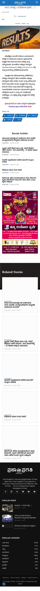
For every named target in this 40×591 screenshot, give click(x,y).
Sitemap (24, 578)
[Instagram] (11, 492)
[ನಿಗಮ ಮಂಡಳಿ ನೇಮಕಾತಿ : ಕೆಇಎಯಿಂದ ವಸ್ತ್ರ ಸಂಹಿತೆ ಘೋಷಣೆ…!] (7, 518)
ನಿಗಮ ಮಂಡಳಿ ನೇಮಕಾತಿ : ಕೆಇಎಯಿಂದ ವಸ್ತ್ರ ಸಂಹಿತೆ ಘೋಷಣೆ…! (25, 516)
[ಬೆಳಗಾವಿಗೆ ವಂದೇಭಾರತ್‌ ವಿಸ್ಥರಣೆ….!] (7, 528)
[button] (3, 3)
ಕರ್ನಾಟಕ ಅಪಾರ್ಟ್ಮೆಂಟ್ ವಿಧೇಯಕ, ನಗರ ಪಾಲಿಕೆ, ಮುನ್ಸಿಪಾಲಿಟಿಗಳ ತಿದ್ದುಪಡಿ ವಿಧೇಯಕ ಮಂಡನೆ (18, 139)
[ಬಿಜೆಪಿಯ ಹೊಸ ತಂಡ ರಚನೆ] (20, 401)
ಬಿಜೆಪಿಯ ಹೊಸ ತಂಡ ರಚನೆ (12, 170)
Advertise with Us (33, 578)
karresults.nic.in (27, 67)
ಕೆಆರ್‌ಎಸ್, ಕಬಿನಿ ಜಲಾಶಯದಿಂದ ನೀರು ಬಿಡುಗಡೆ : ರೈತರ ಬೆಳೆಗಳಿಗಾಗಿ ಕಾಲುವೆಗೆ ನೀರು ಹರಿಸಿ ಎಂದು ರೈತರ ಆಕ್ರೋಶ (19, 180)
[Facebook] (6, 492)
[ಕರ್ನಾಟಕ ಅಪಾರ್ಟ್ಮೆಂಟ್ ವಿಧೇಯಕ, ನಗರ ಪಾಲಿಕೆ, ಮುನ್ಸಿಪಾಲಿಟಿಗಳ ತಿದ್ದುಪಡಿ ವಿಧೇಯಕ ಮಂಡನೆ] (20, 288)
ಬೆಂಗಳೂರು (23, 23)
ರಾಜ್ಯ (27, 23)
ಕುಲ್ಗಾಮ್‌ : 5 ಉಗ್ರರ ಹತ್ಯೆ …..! (23, 505)
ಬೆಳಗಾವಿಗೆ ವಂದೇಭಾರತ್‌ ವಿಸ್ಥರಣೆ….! (25, 526)
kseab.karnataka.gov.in (9, 67)
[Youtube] (34, 492)
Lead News (17, 23)
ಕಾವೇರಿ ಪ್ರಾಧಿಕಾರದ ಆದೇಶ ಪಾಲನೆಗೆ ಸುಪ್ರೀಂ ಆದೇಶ (18, 161)
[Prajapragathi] (15, 16)
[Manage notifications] (4, 584)
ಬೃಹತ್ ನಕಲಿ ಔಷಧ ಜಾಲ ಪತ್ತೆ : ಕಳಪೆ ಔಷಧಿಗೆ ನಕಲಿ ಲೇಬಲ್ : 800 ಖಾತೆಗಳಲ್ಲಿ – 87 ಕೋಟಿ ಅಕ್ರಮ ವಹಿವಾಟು (20, 150)
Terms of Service (15, 578)
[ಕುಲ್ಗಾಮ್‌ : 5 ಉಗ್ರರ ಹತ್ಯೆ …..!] (7, 508)
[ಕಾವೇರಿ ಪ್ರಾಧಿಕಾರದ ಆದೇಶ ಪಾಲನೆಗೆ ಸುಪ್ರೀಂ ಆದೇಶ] (20, 365)
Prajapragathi (22, 16)
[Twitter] (17, 492)
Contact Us (5, 578)
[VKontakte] (29, 492)
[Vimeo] (23, 492)
